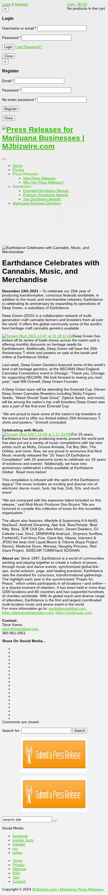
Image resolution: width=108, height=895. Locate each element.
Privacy (19, 865)
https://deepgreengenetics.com (27, 613)
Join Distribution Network (42, 199)
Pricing (18, 170)
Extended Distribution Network (46, 191)
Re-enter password (19, 100)
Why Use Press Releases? (43, 182)
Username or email (19, 28)
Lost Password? (28, 47)
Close (8, 56)
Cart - (77, 4)
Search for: (11, 730)
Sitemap (19, 869)
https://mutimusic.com (74, 613)
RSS (16, 873)
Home (18, 165)
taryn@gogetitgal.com (20, 629)
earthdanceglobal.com (67, 608)
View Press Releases (39, 178)
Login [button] (6, 4)
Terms (18, 860)
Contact (19, 881)
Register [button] (21, 4)
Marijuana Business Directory (37, 203)
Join (16, 877)
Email (8, 81)
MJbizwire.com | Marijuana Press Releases (68, 889)
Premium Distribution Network (45, 195)
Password (11, 38)
